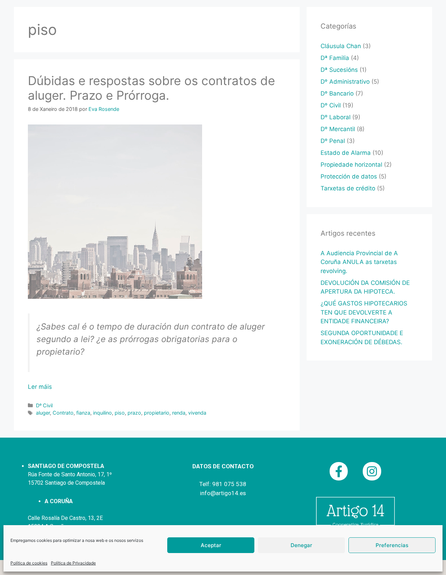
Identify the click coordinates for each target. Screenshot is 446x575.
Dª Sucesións (339, 69)
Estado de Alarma (346, 152)
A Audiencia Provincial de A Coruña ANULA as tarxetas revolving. (359, 262)
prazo (134, 413)
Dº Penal (333, 140)
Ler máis (40, 386)
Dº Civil (44, 405)
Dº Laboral (336, 117)
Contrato (63, 413)
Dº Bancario (337, 93)
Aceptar (211, 545)
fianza (83, 413)
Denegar (301, 545)
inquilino (102, 413)
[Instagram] (372, 471)
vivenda (197, 413)
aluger (43, 413)
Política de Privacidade (73, 563)
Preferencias (392, 545)
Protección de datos (349, 176)
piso (120, 413)
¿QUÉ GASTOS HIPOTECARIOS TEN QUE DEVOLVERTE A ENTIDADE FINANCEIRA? (364, 312)
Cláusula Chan (341, 46)
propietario (156, 413)
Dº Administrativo (345, 81)
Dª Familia (335, 57)
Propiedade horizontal (351, 164)
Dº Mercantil (338, 129)
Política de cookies (28, 563)
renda (178, 413)
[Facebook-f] (339, 471)
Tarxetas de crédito (348, 188)
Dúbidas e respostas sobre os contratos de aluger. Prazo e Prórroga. (151, 88)
